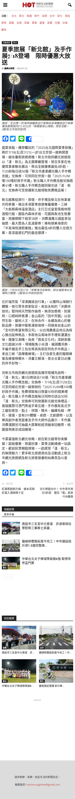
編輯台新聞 (9, 68)
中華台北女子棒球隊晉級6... (17, 685)
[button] (70, 5)
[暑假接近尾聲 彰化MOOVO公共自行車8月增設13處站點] (56, 671)
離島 (3, 29)
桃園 (29, 15)
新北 (21, 15)
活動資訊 (6, 42)
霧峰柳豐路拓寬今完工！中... (55, 652)
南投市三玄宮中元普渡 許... (18, 652)
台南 (19, 22)
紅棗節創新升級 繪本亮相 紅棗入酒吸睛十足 (18, 490)
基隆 (42, 22)
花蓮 (57, 22)
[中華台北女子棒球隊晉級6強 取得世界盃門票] (11, 563)
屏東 (34, 22)
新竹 (37, 15)
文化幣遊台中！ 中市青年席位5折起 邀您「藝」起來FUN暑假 (56, 492)
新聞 (5, 533)
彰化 (59, 15)
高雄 (26, 22)
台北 (14, 15)
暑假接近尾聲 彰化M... (51, 685)
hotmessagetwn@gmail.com (43, 784)
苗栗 (44, 15)
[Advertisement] (37, 725)
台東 (65, 22)
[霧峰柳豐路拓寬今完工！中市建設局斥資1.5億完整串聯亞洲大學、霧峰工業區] (11, 545)
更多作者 (9, 514)
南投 (67, 15)
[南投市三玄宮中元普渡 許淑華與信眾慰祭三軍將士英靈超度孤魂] (11, 528)
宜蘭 (49, 22)
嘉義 (11, 22)
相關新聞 (9, 509)
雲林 (3, 22)
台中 (52, 15)
